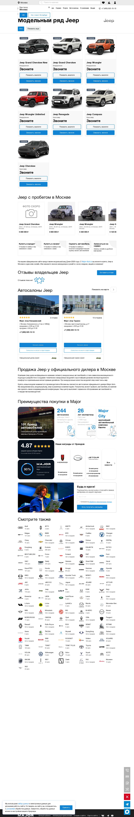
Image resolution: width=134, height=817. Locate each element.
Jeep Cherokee (27, 166)
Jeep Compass (94, 115)
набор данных (23, 804)
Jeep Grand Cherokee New (33, 63)
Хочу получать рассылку (92, 507)
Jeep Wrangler (94, 63)
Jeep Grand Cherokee (64, 63)
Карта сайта (92, 815)
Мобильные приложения (62, 815)
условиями (10, 809)
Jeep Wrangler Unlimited (32, 115)
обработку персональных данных (100, 502)
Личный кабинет (44, 815)
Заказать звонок (33, 81)
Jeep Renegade (61, 115)
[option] (31, 218)
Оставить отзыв (107, 272)
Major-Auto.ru (87, 261)
